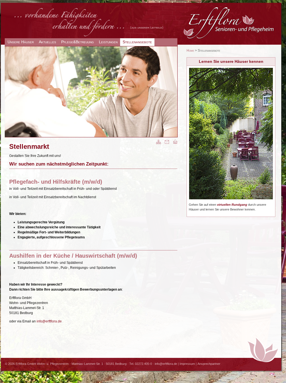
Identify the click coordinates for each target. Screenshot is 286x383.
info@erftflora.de (49, 321)
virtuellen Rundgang (232, 204)
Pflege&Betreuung (77, 42)
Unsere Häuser (21, 42)
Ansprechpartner (208, 363)
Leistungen (108, 42)
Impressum (187, 363)
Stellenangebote (137, 42)
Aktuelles (47, 42)
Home (190, 50)
